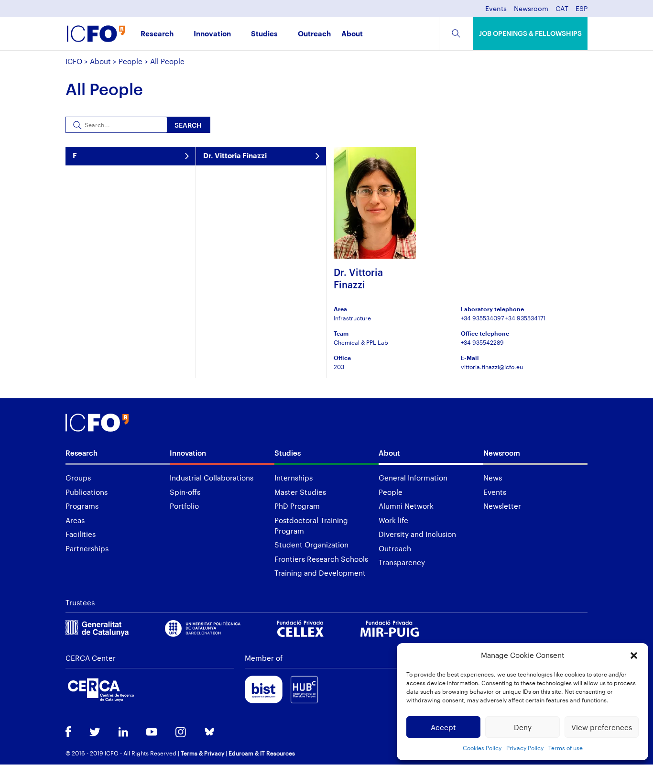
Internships (293, 477)
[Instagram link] (180, 733)
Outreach (314, 34)
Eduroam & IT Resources (262, 753)
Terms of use (565, 747)
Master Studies (300, 492)
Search (188, 125)
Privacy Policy (525, 747)
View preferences (601, 727)
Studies (264, 34)
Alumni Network (406, 506)
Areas (75, 520)
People (130, 61)
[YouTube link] (151, 733)
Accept (443, 727)
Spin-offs (185, 492)
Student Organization (311, 544)
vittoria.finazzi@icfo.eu (492, 366)
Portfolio (184, 506)
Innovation (212, 34)
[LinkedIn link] (123, 733)
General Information (413, 477)
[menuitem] (561, 11)
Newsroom (531, 8)
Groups (78, 477)
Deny (523, 727)
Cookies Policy (482, 747)
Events (496, 8)
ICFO (73, 61)
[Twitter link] (94, 733)
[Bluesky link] (209, 733)
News (492, 477)
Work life (393, 520)
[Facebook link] (68, 732)
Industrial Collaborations (211, 477)
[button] (634, 655)
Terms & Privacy (202, 753)
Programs (81, 506)
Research (157, 34)
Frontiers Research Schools (321, 559)
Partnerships (87, 548)
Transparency (402, 562)
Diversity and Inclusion (417, 534)
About (352, 34)
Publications (86, 492)
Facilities (80, 534)
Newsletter (502, 506)
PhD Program (297, 506)
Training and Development (320, 572)
